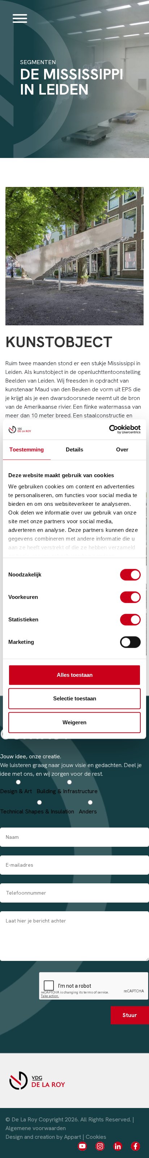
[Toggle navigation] (20, 18)
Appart (72, 1137)
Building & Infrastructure (67, 791)
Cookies (96, 1137)
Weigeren (74, 722)
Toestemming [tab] (26, 449)
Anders (88, 811)
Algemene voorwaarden (35, 1128)
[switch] (130, 597)
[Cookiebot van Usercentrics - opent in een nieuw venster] (109, 429)
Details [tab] (75, 449)
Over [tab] (122, 449)
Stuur (130, 1015)
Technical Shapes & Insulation (37, 811)
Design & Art (16, 791)
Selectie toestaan (74, 698)
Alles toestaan (75, 675)
